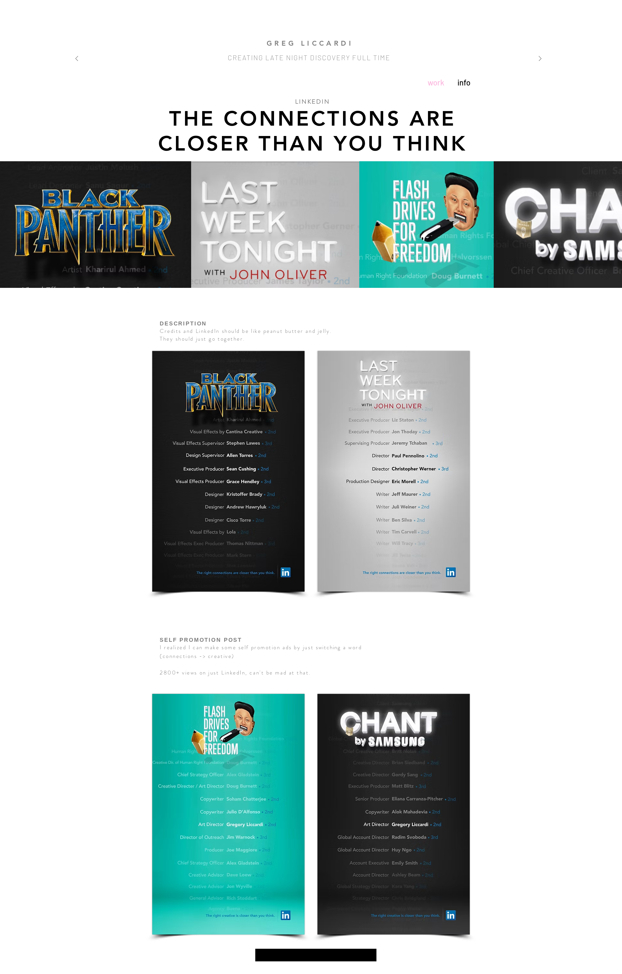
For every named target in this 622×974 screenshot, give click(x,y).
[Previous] (76, 59)
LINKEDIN (312, 101)
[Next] (540, 59)
